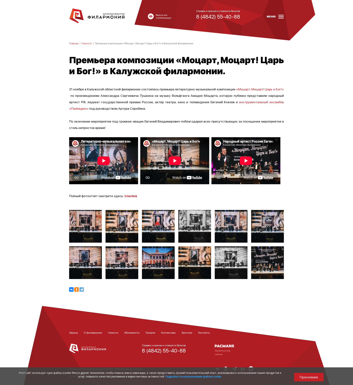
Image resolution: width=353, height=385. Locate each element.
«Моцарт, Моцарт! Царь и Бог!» (260, 89)
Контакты (204, 332)
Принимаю (308, 377)
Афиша (73, 332)
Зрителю (187, 332)
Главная (74, 43)
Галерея (150, 332)
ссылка (130, 196)
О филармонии (93, 332)
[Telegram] (81, 289)
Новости (87, 43)
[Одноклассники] (76, 289)
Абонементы (132, 332)
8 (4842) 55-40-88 (164, 350)
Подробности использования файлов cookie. (193, 376)
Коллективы (168, 332)
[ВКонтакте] (71, 289)
